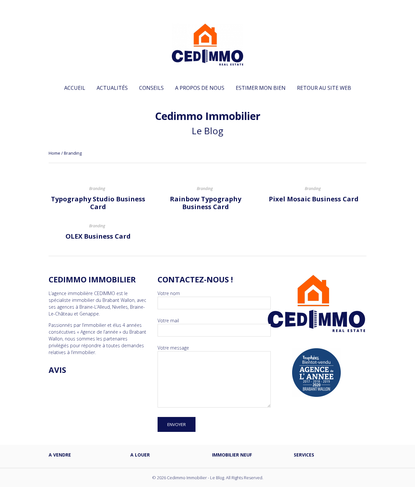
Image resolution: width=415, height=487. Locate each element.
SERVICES (304, 455)
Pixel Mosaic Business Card (314, 199)
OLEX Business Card (98, 236)
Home (54, 153)
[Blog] (207, 62)
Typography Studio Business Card (98, 203)
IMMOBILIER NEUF (232, 455)
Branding (97, 188)
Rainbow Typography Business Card (205, 203)
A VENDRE (60, 455)
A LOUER (140, 455)
